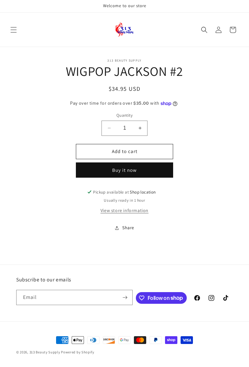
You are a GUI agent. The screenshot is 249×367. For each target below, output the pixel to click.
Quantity (124, 115)
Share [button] (128, 228)
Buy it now (124, 170)
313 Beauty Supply (45, 352)
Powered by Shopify (77, 352)
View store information (124, 210)
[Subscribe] (125, 297)
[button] (13, 30)
